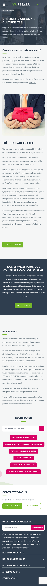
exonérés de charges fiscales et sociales (27, 217)
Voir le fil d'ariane (8, 10)
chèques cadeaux (19, 161)
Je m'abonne (37, 527)
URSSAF (32, 82)
